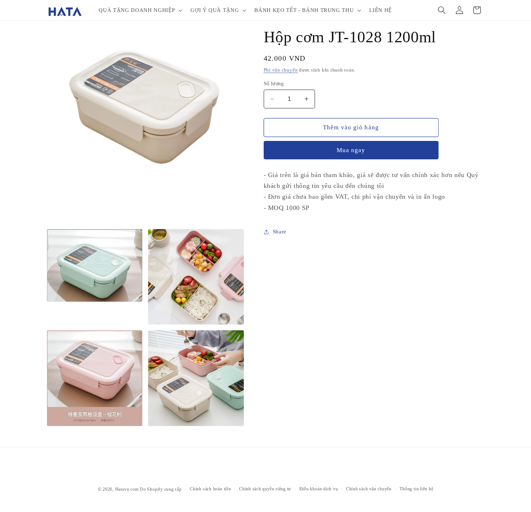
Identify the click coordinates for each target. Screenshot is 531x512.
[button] (140, 10)
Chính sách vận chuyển (369, 488)
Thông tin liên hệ (416, 488)
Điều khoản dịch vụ (318, 488)
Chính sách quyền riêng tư (265, 488)
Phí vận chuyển (281, 70)
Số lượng (274, 83)
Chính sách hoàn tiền (210, 488)
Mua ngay (351, 150)
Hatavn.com (127, 489)
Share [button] (279, 231)
